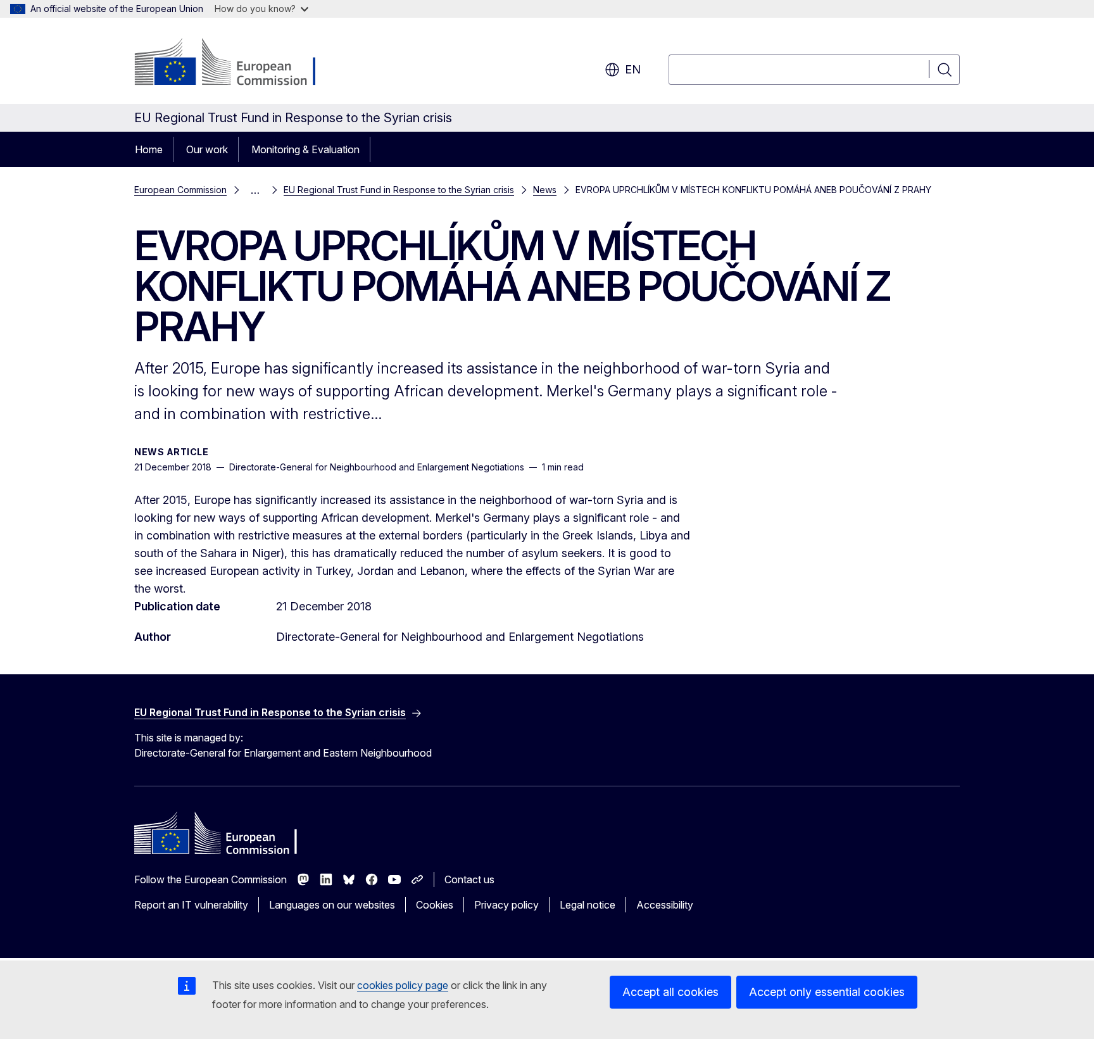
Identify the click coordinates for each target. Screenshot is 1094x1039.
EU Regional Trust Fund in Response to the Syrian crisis (399, 189)
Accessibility (664, 904)
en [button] (633, 69)
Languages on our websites (332, 904)
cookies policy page (402, 985)
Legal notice (587, 904)
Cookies (434, 904)
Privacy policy (506, 904)
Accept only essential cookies (827, 991)
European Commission (180, 189)
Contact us (469, 879)
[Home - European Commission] (236, 63)
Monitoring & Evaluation (305, 149)
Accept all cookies (670, 991)
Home (149, 149)
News (544, 189)
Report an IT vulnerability (191, 904)
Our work (207, 149)
